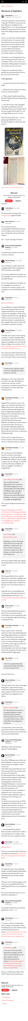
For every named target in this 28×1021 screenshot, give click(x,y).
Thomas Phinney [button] (10, 260)
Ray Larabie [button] (8, 842)
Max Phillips (8, 534)
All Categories (6, 997)
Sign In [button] (9, 201)
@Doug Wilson (6, 847)
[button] (2, 16)
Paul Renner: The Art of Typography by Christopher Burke (13, 856)
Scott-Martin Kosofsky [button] (11, 398)
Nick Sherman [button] (9, 918)
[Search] (23, 1)
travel (21, 187)
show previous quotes (10, 537)
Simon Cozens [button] (9, 605)
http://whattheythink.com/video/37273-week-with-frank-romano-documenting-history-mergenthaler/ (13, 934)
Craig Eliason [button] (9, 208)
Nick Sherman (8, 947)
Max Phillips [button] (9, 363)
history (7, 187)
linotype (11, 187)
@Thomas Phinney (7, 303)
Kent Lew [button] (8, 571)
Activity (4, 1003)
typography (17, 187)
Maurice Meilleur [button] (10, 680)
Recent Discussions (7, 1000)
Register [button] (18, 201)
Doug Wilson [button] (9, 15)
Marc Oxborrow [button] (10, 221)
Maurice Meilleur (9, 707)
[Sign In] (25, 1)
